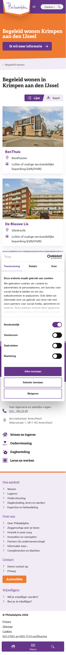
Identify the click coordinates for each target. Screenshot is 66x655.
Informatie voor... (17, 545)
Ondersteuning (21, 443)
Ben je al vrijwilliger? (19, 601)
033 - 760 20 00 (18, 411)
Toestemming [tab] (12, 266)
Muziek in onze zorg (19, 532)
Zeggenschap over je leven (23, 527)
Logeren (12, 493)
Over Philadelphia (18, 523)
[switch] (57, 335)
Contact (8, 560)
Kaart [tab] (56, 98)
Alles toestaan (32, 371)
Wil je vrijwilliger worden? (22, 596)
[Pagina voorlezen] (34, 6)
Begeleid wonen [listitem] (14, 64)
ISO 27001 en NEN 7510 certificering (25, 636)
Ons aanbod (11, 482)
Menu (33, 649)
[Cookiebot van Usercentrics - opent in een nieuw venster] (47, 257)
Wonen (11, 488)
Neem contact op (17, 566)
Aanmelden (14, 579)
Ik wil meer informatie (25, 46)
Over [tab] (54, 266)
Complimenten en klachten (23, 550)
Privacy (11, 570)
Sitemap (7, 626)
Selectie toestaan (33, 382)
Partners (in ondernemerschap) (26, 541)
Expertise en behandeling (22, 507)
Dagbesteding (20, 452)
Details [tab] (33, 266)
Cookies (7, 631)
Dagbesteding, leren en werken (26, 502)
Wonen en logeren (23, 435)
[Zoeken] (59, 6)
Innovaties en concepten (22, 536)
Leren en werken (22, 460)
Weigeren (33, 393)
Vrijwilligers (11, 590)
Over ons (9, 516)
